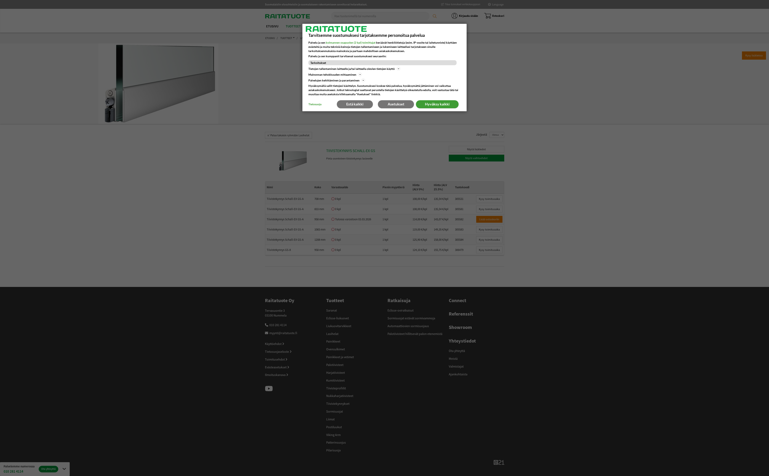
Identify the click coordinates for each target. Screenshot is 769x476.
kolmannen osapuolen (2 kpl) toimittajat (350, 42)
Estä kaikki (354, 104)
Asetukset (396, 104)
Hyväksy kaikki (437, 104)
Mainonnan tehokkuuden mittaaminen (332, 74)
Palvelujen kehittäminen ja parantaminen (333, 80)
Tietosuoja (314, 104)
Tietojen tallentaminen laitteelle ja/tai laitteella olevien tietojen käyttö (351, 68)
